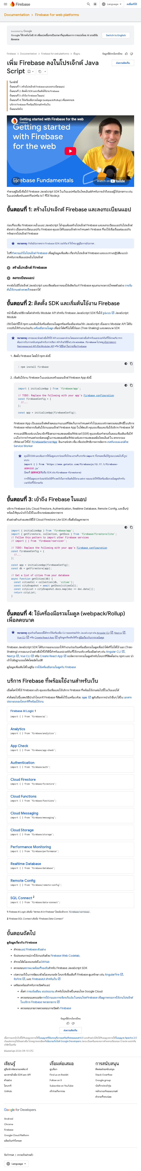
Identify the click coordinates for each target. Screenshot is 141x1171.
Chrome (8, 1124)
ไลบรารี (7, 1085)
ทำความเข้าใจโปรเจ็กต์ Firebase (29, 253)
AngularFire (112, 974)
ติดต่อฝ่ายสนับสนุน (104, 1069)
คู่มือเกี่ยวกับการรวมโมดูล (91, 637)
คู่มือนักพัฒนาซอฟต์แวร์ (16, 1069)
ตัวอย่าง (8, 1080)
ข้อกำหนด (9, 1154)
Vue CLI (21, 637)
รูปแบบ (107, 313)
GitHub (45, 962)
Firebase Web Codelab (65, 955)
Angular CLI (103, 632)
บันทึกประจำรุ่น (103, 1085)
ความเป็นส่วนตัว (25, 1154)
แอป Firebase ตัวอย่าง (33, 949)
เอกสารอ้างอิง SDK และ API (17, 1074)
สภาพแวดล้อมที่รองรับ (36, 968)
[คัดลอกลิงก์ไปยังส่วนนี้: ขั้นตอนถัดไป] (39, 934)
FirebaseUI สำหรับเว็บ (44, 979)
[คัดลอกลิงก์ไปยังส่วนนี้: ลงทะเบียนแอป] (38, 278)
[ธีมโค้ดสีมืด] (126, 363)
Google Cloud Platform (16, 1135)
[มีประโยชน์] (126, 53)
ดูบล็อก (53, 1069)
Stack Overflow (103, 1074)
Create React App (44, 637)
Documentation (16, 15)
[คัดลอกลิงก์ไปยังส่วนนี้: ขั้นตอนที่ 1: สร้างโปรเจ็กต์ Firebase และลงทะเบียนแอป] (10, 216)
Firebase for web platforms (57, 15)
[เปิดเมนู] (5, 4)
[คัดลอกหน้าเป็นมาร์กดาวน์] (40, 71)
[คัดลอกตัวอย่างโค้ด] (131, 363)
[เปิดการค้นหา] (88, 4)
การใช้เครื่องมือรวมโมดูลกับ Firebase (55, 667)
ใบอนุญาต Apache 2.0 (126, 1037)
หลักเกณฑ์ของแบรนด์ (106, 1091)
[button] (70, 268)
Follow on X (56, 1080)
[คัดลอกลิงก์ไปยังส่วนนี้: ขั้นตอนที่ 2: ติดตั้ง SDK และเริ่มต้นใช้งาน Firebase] (123, 304)
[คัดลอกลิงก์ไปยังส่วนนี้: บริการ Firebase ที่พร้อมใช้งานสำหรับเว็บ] (101, 681)
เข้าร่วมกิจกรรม (57, 1091)
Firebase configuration (99, 395)
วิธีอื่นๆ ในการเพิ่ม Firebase (72, 346)
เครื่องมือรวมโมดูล (43, 328)
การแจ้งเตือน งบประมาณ (41, 991)
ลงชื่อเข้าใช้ (132, 4)
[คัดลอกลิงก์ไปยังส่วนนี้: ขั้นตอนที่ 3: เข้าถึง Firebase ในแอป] (90, 500)
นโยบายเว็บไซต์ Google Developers (63, 1041)
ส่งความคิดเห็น (123, 62)
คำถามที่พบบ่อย (103, 1096)
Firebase (11, 53)
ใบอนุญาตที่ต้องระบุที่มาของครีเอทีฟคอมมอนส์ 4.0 (61, 1037)
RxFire (17, 979)
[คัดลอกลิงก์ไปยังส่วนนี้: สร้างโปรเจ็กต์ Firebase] (51, 268)
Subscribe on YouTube (61, 1085)
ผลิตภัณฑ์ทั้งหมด (13, 1140)
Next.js (118, 632)
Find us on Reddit (59, 1074)
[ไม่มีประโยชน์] (131, 53)
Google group (103, 1080)
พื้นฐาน (76, 53)
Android (8, 1118)
